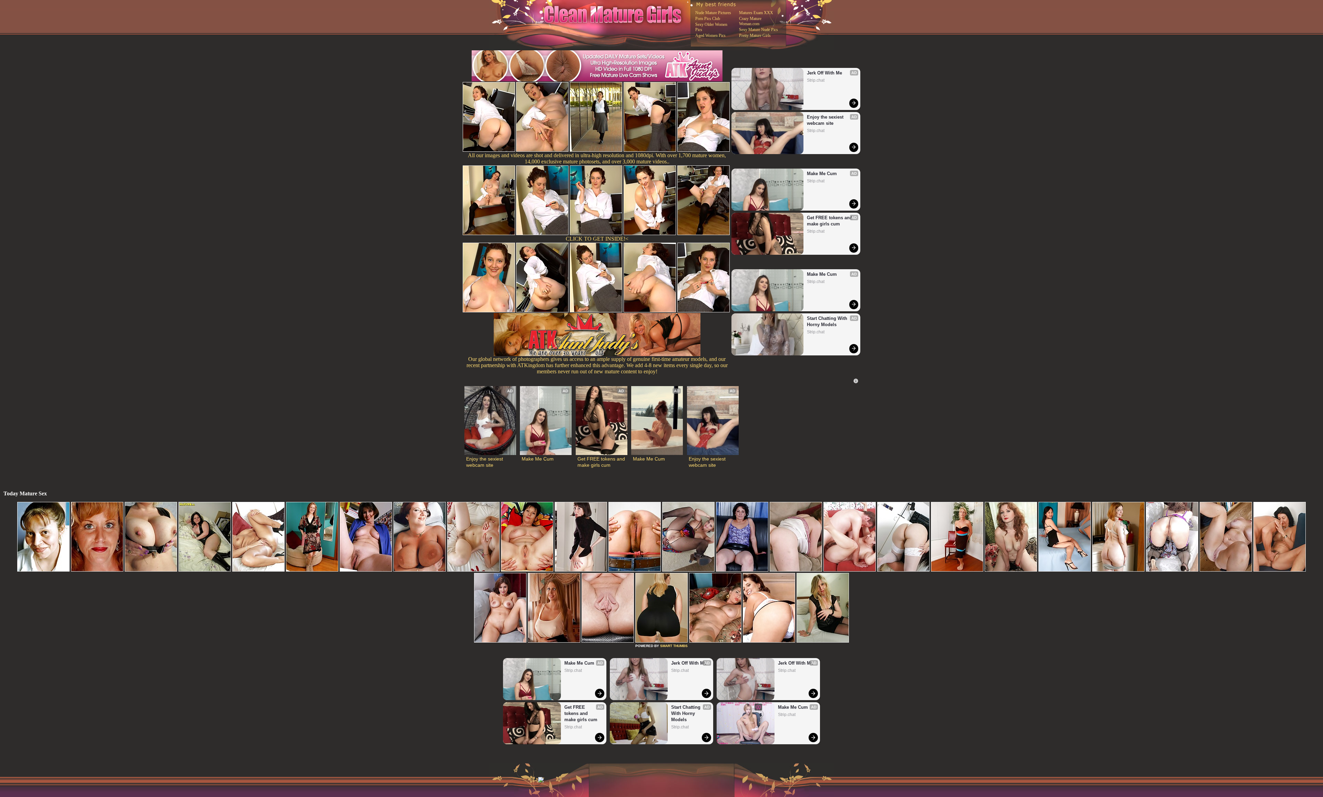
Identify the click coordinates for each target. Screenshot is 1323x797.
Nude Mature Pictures (713, 12)
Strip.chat (815, 80)
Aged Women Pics (710, 35)
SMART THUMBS (674, 646)
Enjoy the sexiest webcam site (826, 120)
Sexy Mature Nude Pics (758, 29)
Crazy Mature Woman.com (750, 21)
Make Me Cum (822, 173)
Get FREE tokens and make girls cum (830, 220)
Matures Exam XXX (756, 12)
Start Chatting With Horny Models (828, 321)
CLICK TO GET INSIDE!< (597, 239)
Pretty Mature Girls (755, 35)
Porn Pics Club (707, 18)
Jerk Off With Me (824, 72)
